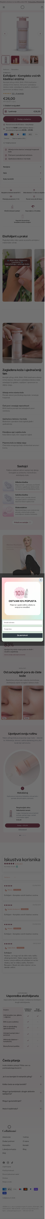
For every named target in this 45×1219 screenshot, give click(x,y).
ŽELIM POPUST (22, 635)
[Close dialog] (40, 580)
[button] (22, 598)
